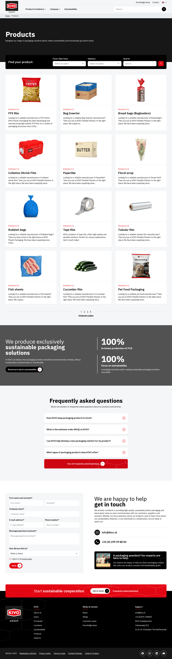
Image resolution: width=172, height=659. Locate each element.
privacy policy (27, 559)
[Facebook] (142, 653)
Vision (36, 617)
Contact (155, 2)
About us (37, 613)
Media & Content (90, 607)
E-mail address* (16, 520)
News (85, 613)
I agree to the (21, 559)
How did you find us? (18, 548)
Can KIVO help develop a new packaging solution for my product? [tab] (79, 441)
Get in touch (98, 591)
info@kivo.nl (109, 532)
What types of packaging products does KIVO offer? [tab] (72, 452)
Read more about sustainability (22, 369)
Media (85, 617)
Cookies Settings (75, 653)
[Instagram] (149, 653)
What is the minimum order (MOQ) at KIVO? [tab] (68, 429)
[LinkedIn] (156, 653)
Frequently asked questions (125, 591)
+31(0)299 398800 (143, 617)
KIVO (36, 607)
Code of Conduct (92, 653)
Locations (38, 625)
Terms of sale (59, 653)
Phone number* (52, 520)
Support (139, 607)
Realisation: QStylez (28, 653)
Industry (37, 638)
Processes (38, 621)
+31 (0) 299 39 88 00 (114, 542)
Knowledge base (143, 2)
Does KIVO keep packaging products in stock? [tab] (69, 418)
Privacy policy (45, 653)
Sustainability (70, 9)
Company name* (16, 509)
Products (37, 634)
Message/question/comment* (23, 531)
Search (164, 9)
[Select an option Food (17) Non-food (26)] (69, 63)
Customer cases (89, 621)
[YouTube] (164, 653)
